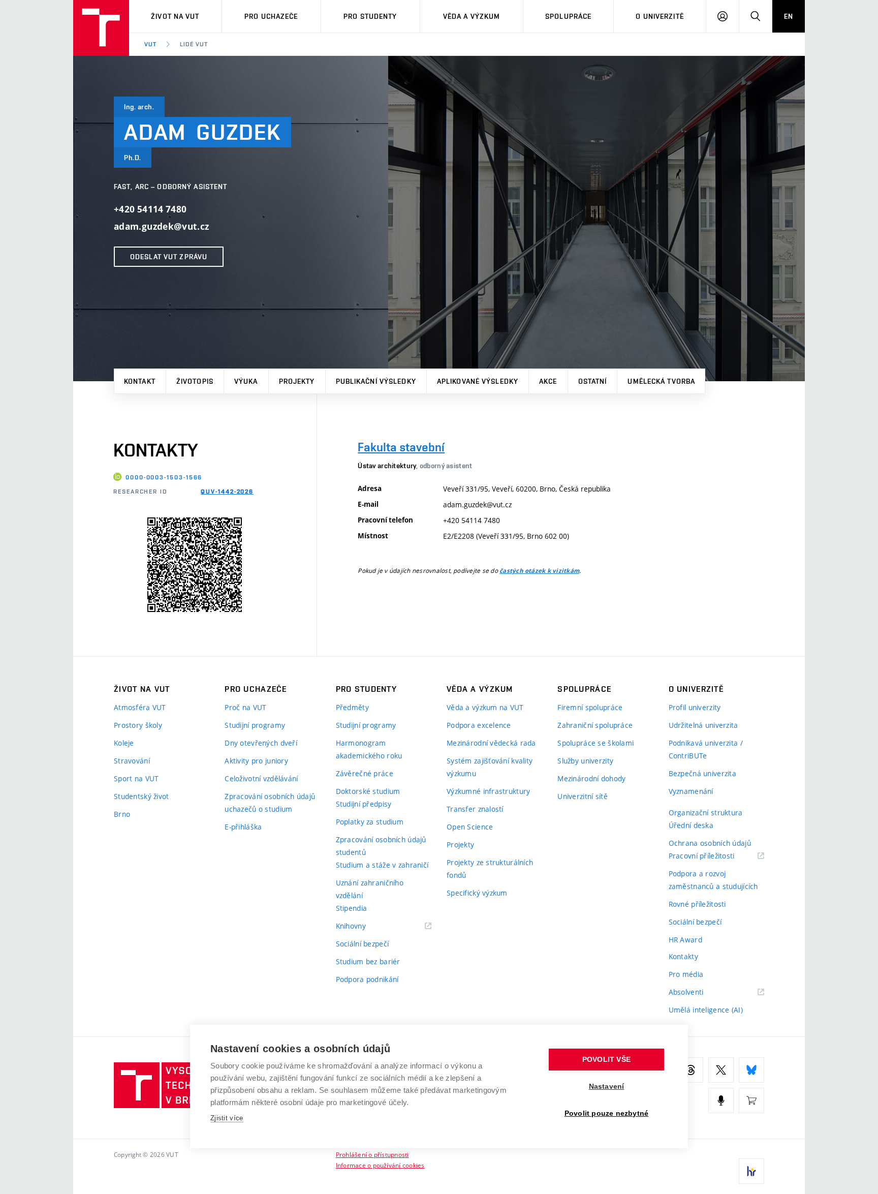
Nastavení (606, 1086)
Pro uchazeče (271, 16)
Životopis (194, 381)
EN (788, 16)
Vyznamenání (691, 791)
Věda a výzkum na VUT (485, 707)
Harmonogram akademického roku (369, 749)
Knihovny (364, 926)
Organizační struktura (706, 812)
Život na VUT (175, 16)
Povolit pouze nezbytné (606, 1113)
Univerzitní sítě (582, 796)
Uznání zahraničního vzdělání (369, 889)
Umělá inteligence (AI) (706, 1010)
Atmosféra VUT (140, 707)
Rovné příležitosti (697, 904)
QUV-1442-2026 (227, 491)
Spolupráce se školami (595, 743)
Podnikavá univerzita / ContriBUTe (706, 749)
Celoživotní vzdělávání (261, 778)
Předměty (352, 707)
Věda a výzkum (471, 16)
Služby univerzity (585, 761)
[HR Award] (751, 1171)
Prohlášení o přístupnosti (372, 1154)
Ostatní (592, 381)
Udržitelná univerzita (703, 725)
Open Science (470, 827)
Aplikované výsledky (477, 381)
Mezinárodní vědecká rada (491, 743)
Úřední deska (691, 825)
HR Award (685, 939)
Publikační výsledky (376, 381)
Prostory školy (138, 725)
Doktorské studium (368, 791)
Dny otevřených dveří (261, 743)
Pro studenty (370, 16)
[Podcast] (721, 1100)
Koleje (124, 743)
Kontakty (683, 956)
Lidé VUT (194, 44)
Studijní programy (255, 725)
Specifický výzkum (477, 893)
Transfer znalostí (475, 809)
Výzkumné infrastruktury (488, 791)
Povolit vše (606, 1059)
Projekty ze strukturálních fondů (490, 869)
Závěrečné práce (364, 773)
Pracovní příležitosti (714, 856)
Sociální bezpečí (362, 943)
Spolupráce (568, 16)
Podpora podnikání (367, 979)
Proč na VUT (245, 707)
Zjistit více (226, 1118)
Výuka (246, 381)
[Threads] (690, 1070)
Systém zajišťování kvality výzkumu (489, 767)
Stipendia (351, 908)
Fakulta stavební (401, 447)
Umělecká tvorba (661, 381)
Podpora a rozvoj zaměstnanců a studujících (713, 880)
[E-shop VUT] (751, 1100)
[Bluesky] (751, 1070)
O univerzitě (659, 16)
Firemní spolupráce (589, 707)
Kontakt (139, 381)
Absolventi (699, 992)
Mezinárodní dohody (591, 778)
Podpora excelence (479, 725)
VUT (150, 44)
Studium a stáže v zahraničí (382, 865)
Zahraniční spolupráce (595, 725)
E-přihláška (243, 827)
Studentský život (141, 796)
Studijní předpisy (364, 804)
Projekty (297, 381)
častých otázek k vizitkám (539, 571)
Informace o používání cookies (380, 1165)
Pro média (686, 974)
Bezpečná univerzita (702, 773)
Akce (548, 381)
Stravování (132, 761)
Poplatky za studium (369, 821)
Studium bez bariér (368, 961)
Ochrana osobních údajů (710, 843)
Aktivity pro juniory (256, 761)
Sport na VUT (136, 778)
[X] (721, 1070)
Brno (122, 814)
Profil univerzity (695, 707)
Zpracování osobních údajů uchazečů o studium (270, 802)
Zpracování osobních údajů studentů (381, 846)
